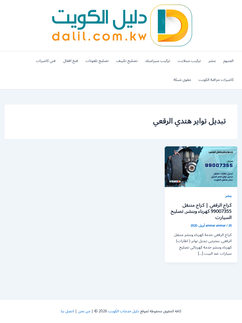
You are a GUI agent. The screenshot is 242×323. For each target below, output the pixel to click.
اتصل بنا (67, 311)
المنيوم (228, 61)
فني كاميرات (46, 61)
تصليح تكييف (127, 61)
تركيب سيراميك (157, 61)
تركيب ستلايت (189, 61)
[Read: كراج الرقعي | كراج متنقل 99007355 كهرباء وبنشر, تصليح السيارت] (201, 166)
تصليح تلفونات (97, 61)
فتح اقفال (70, 61)
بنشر (212, 61)
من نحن (84, 311)
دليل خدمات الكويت (123, 311)
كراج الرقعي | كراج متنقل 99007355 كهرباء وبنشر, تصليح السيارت (201, 211)
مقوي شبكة (182, 80)
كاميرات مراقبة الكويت (216, 80)
